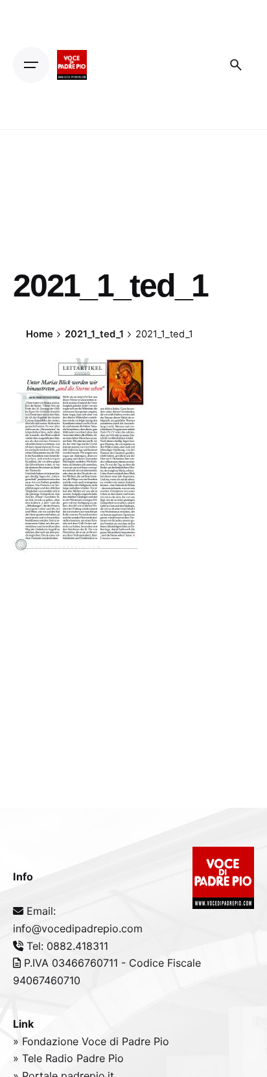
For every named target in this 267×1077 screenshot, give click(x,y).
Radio (60, 1058)
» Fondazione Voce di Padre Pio (91, 1041)
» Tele (29, 1058)
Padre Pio (100, 1058)
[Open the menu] (31, 65)
